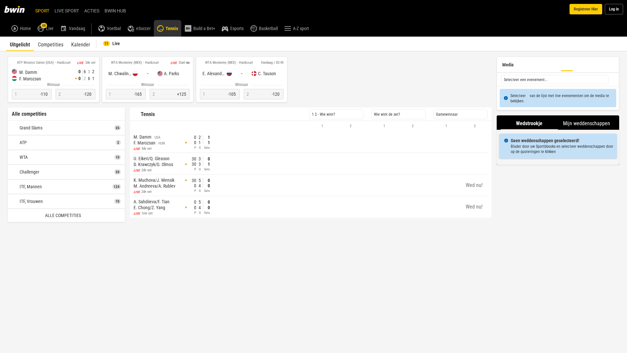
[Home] (18, 9)
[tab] (20, 44)
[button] (310, 126)
